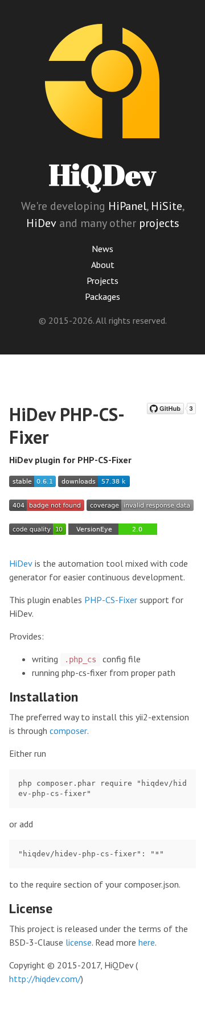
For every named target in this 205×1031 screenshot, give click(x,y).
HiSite (166, 206)
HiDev (41, 223)
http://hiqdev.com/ (45, 978)
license (78, 942)
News (102, 248)
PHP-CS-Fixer (110, 599)
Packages (102, 296)
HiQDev (102, 174)
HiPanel (127, 206)
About (102, 264)
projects (159, 223)
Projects (102, 280)
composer (68, 730)
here (146, 942)
